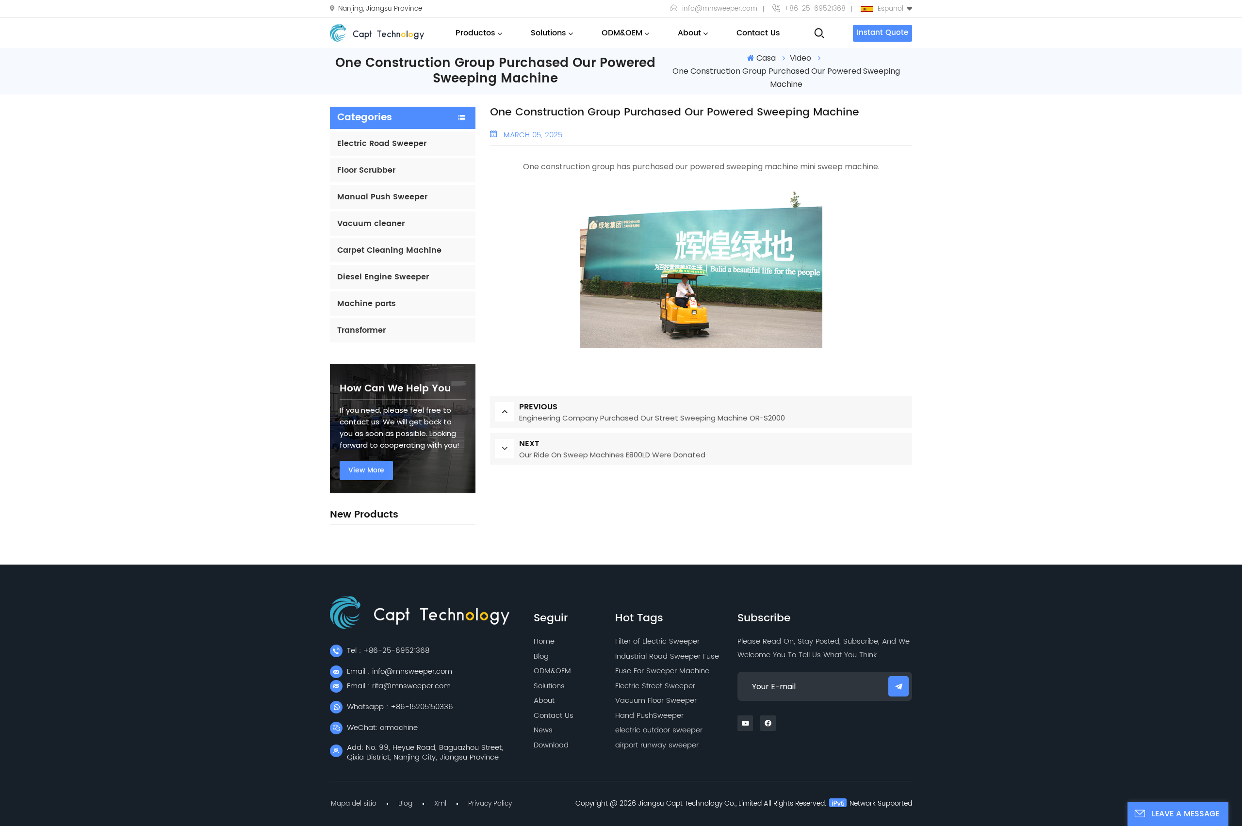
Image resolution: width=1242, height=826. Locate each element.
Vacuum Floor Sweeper (656, 701)
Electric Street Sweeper (655, 686)
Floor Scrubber (366, 170)
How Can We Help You (395, 389)
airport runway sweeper (657, 745)
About (689, 33)
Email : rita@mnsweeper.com (399, 686)
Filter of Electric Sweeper (657, 641)
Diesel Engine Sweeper (383, 277)
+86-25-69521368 (815, 8)
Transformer (361, 330)
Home (544, 641)
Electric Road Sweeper (381, 143)
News (543, 730)
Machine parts (366, 303)
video (800, 58)
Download (551, 745)
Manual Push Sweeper (382, 197)
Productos (475, 33)
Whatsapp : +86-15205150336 (400, 707)
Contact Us (758, 33)
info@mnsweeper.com (719, 8)
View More (366, 470)
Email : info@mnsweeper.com (399, 671)
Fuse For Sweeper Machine (662, 671)
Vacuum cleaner (371, 223)
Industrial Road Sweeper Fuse (667, 656)
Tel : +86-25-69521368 (388, 651)
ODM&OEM (622, 33)
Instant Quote (882, 33)
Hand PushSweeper (649, 716)
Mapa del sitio (353, 803)
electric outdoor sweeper (659, 730)
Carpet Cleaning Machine (389, 250)
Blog (541, 656)
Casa (766, 58)
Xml (440, 803)
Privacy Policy (490, 803)
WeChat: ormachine (382, 728)
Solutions (548, 33)
